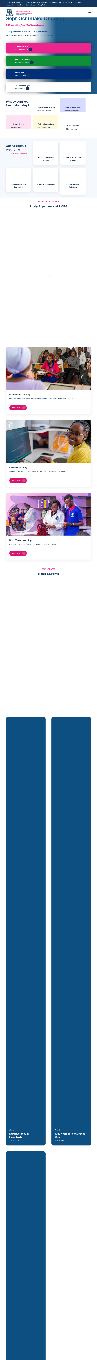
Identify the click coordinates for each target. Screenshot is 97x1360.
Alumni (11, 1130)
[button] (89, 12)
